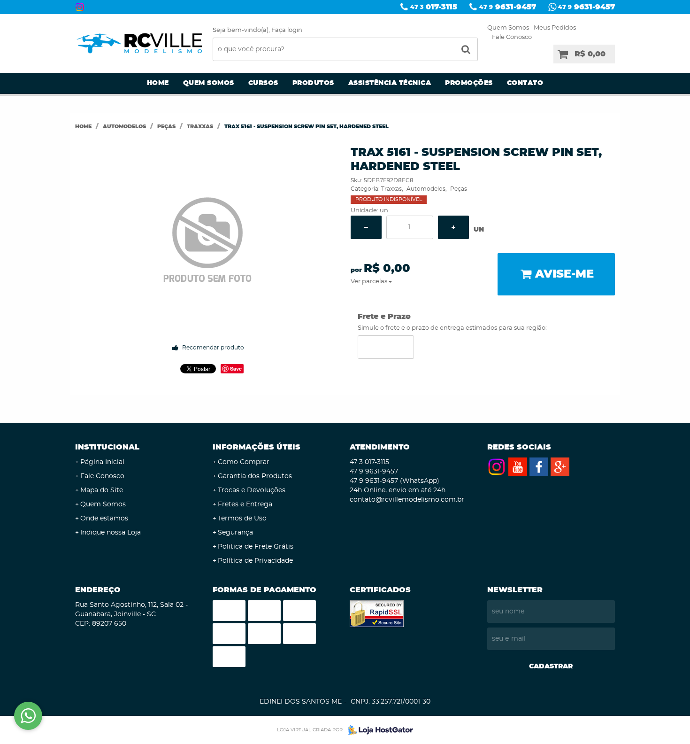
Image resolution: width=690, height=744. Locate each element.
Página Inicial (102, 462)
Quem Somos (508, 28)
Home (158, 83)
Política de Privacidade (255, 561)
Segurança (235, 532)
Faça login (286, 30)
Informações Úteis (256, 447)
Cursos (263, 83)
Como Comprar (243, 462)
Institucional (107, 447)
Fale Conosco (512, 37)
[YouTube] (517, 466)
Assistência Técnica (389, 83)
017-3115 (433, 7)
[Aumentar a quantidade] (453, 227)
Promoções (469, 83)
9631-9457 (507, 7)
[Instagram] (79, 7)
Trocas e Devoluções (251, 490)
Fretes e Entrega (245, 504)
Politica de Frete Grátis (255, 546)
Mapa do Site (101, 490)
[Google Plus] (560, 466)
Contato (525, 83)
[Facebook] (538, 466)
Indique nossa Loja (110, 532)
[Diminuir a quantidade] (366, 227)
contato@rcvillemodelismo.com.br (407, 499)
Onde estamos (104, 518)
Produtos (313, 83)
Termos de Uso (242, 518)
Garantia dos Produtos (255, 476)
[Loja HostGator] (378, 730)
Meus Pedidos (555, 28)
